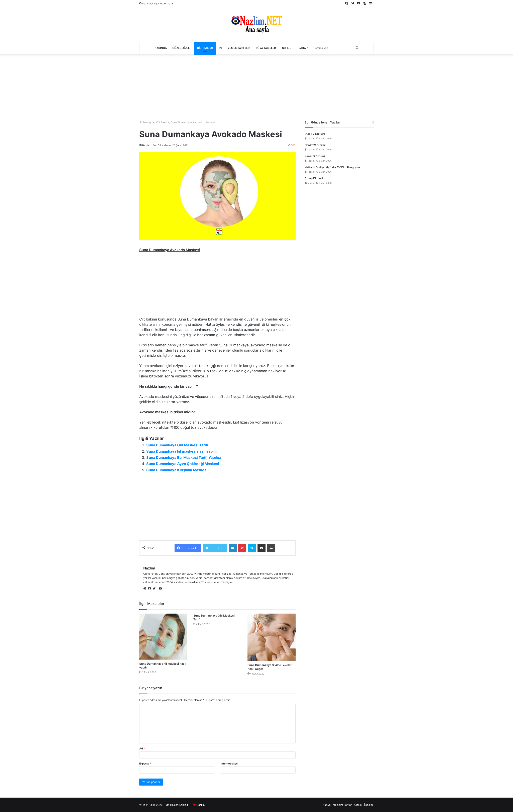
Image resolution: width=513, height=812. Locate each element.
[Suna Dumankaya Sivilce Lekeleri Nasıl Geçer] (271, 637)
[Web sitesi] (145, 588)
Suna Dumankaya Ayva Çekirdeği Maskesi (182, 464)
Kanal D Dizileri (315, 156)
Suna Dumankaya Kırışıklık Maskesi (176, 470)
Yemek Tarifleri (239, 48)
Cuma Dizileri (314, 178)
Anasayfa (148, 122)
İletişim (368, 804)
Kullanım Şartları (342, 804)
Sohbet (287, 48)
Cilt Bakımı (205, 48)
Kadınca (161, 48)
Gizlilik (358, 804)
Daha (302, 48)
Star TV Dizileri (315, 134)
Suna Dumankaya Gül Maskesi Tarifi (177, 445)
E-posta (145, 763)
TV (220, 48)
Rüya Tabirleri (266, 48)
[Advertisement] (256, 86)
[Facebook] (150, 588)
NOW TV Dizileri (315, 145)
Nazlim (146, 145)
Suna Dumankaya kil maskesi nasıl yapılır (181, 451)
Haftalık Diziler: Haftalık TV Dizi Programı (332, 167)
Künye (327, 804)
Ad (142, 748)
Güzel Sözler (181, 48)
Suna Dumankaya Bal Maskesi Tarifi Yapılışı (183, 457)
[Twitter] (155, 588)
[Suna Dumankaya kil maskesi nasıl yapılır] (163, 637)
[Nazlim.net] (256, 24)
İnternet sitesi (229, 763)
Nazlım (200, 804)
